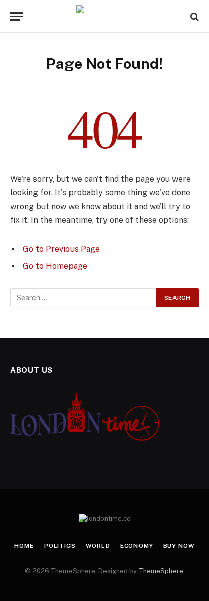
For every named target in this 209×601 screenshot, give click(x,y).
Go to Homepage (55, 266)
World (98, 545)
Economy (136, 545)
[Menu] (16, 16)
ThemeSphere (160, 571)
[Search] (193, 16)
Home (23, 545)
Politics (60, 545)
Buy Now (179, 545)
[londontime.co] (104, 16)
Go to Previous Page (61, 249)
